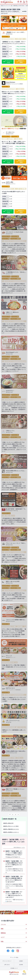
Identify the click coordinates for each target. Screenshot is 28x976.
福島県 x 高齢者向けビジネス (11, 829)
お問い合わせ (7, 964)
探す (26, 2)
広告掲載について (14, 968)
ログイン (21, 2)
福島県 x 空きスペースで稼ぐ (11, 826)
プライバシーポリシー (6, 961)
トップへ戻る (15, 957)
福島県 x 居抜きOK (8, 823)
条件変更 (24, 11)
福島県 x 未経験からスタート (11, 832)
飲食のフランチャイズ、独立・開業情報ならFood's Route (12, 5)
